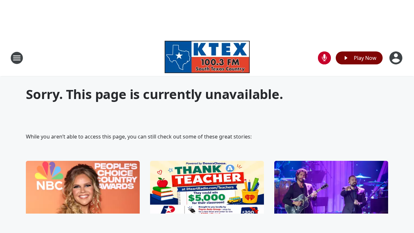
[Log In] (396, 57)
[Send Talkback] (324, 57)
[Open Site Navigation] (16, 57)
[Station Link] (207, 58)
